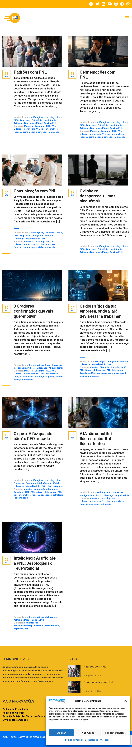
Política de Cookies (74, 740)
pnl (26, 629)
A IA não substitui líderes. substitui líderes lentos (96, 438)
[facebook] (91, 4)
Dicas (59, 117)
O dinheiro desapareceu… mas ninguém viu (98, 196)
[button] (125, 701)
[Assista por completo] (32, 51)
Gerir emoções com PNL (97, 75)
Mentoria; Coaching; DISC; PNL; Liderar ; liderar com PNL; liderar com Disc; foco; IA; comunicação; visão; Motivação (36, 244)
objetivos (19, 629)
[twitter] (97, 4)
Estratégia (37, 120)
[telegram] (122, 4)
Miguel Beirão (43, 123)
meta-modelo (52, 625)
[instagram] (116, 4)
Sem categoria (55, 486)
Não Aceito (88, 732)
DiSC (16, 120)
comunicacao (31, 623)
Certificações (36, 117)
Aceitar (61, 732)
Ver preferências (114, 732)
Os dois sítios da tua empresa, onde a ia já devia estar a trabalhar (100, 311)
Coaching (49, 117)
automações (40, 489)
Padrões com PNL (30, 72)
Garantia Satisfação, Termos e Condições (26, 716)
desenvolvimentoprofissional (29, 625)
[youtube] (110, 4)
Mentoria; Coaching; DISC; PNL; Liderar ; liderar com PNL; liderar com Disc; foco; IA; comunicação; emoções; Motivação (36, 129)
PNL (54, 123)
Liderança (29, 123)
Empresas (25, 120)
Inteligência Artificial (42, 235)
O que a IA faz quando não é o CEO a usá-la (33, 436)
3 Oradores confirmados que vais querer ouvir (33, 311)
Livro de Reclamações (15, 719)
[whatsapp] (128, 4)
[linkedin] (103, 4)
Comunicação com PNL (35, 191)
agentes (94, 367)
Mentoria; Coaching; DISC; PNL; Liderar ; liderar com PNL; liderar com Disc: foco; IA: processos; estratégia (103, 370)
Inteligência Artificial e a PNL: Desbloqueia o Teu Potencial (35, 563)
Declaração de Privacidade (97, 740)
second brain (21, 498)
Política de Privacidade (15, 709)
